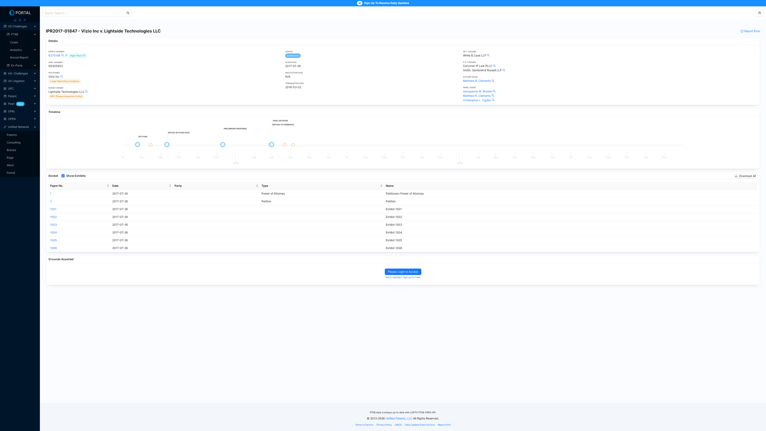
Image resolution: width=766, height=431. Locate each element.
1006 (53, 248)
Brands (11, 150)
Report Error (752, 31)
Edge (10, 157)
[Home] (15, 20)
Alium (10, 165)
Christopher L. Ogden (477, 100)
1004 (53, 232)
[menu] (20, 72)
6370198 (54, 55)
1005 (53, 240)
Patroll (11, 172)
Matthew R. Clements (477, 80)
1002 (53, 216)
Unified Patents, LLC (399, 418)
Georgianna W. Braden (477, 91)
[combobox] (85, 13)
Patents (12, 134)
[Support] (20, 20)
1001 (53, 209)
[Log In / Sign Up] (24, 20)
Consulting (14, 142)
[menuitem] (19, 26)
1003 (53, 224)
